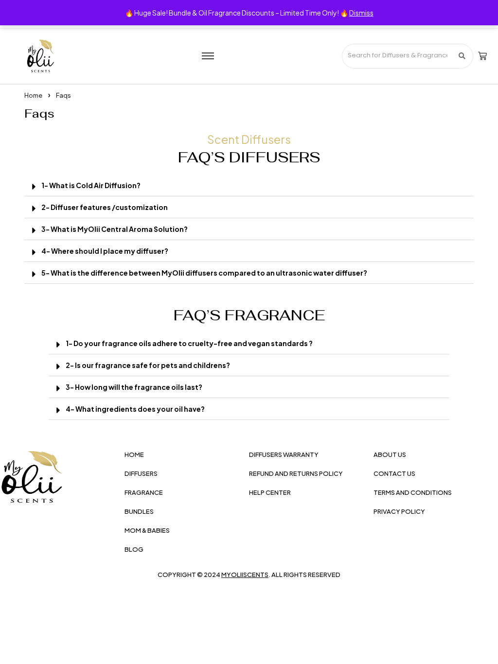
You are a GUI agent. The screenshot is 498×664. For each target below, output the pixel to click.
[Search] (462, 56)
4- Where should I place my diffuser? (104, 250)
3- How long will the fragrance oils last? (134, 387)
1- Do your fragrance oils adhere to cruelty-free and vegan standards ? (189, 343)
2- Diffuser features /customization (104, 207)
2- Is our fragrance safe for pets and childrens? (148, 365)
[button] (249, 185)
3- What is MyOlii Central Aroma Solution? (114, 229)
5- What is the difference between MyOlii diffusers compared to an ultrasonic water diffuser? (204, 272)
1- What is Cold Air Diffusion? (91, 185)
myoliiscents (244, 574)
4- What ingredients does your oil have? (135, 408)
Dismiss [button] (361, 12)
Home (33, 95)
